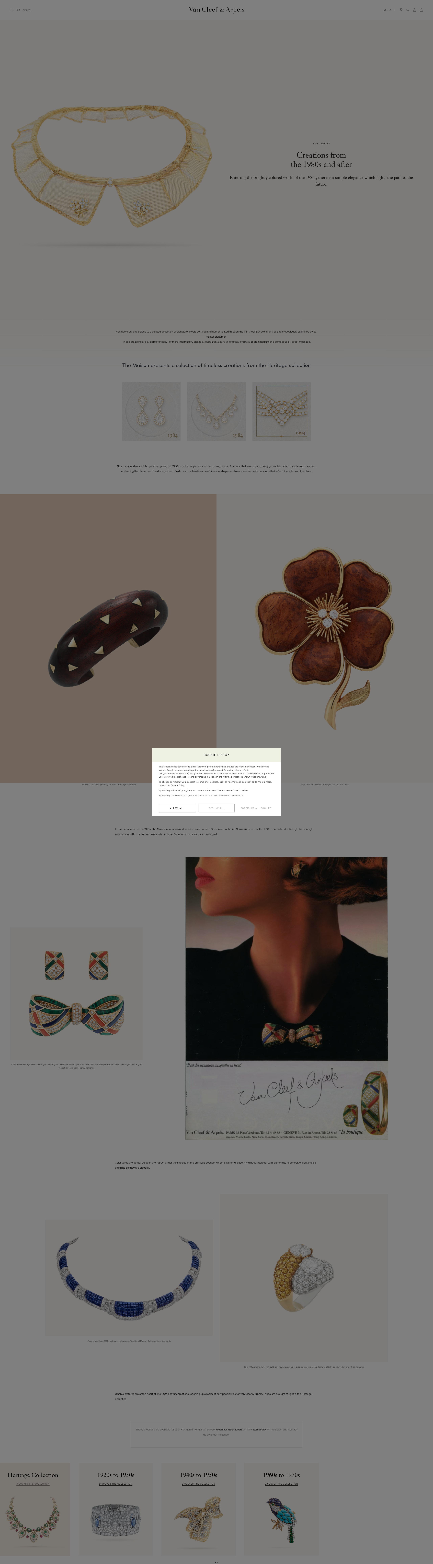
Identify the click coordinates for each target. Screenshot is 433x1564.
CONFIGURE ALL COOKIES (256, 808)
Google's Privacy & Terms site (173, 773)
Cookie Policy (178, 785)
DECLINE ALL (216, 808)
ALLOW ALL (177, 808)
